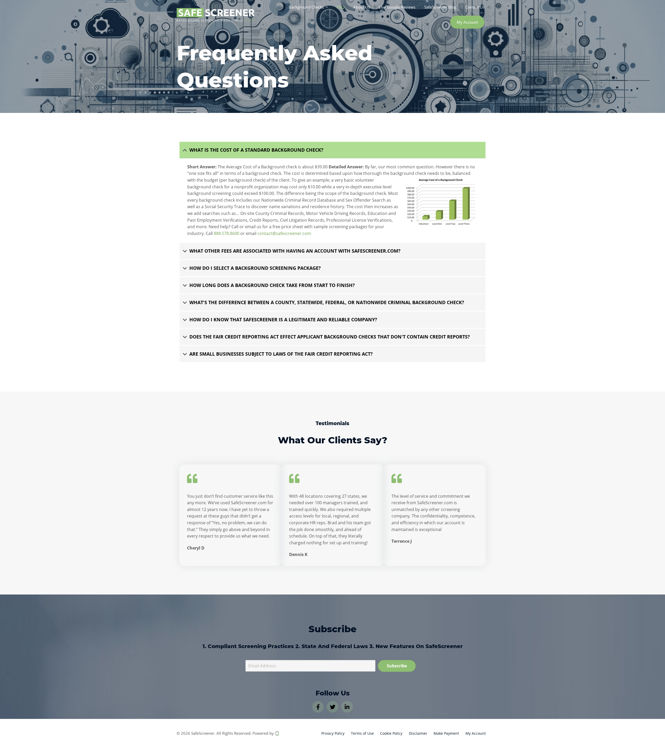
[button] (332, 150)
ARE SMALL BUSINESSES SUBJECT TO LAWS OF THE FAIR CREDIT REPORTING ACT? (281, 354)
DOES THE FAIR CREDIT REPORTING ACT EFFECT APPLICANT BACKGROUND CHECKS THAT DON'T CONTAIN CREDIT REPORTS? (329, 337)
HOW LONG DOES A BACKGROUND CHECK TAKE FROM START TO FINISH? (272, 285)
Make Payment (446, 733)
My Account (476, 733)
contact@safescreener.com (284, 233)
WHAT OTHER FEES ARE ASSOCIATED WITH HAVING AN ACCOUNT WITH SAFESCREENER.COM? (295, 251)
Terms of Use (362, 733)
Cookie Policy (391, 733)
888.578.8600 (226, 233)
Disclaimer (418, 733)
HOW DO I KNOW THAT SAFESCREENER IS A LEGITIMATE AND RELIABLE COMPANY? (283, 319)
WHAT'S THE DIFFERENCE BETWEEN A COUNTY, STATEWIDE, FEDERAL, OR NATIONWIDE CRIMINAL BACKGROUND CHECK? (326, 302)
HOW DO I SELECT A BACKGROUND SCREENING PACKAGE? (255, 268)
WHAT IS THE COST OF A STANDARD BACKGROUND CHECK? (256, 150)
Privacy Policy (332, 733)
